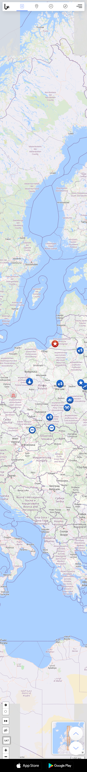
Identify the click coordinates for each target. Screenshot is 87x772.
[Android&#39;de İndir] (60, 766)
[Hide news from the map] (6, 730)
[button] (80, 350)
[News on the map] (9, 6)
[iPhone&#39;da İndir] (28, 766)
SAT (6, 740)
